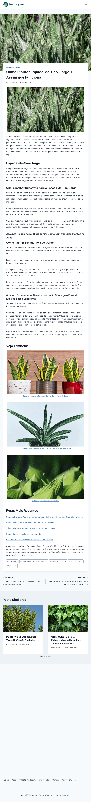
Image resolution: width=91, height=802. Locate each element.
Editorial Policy (10, 780)
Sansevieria (12, 566)
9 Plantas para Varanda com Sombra (45, 501)
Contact (55, 780)
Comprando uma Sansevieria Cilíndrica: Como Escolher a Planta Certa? (45, 448)
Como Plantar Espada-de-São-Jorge (33, 561)
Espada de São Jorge (58, 561)
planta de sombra (75, 561)
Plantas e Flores (13, 67)
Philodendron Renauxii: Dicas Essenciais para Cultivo (29, 540)
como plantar (12, 561)
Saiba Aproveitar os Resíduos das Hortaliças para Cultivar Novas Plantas (68, 581)
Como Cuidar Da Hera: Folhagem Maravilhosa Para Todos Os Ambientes (66, 640)
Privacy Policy (44, 780)
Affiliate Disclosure (27, 780)
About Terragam (69, 780)
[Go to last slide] (6, 629)
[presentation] (23, 618)
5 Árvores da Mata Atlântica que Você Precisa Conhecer (31, 528)
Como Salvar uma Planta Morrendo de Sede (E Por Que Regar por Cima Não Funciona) (44, 517)
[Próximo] (85, 629)
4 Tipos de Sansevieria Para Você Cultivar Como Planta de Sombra (45, 396)
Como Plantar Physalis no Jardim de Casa (25, 534)
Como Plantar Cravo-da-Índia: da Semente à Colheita (30, 523)
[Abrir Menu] (86, 4)
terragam (12, 82)
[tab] (41, 656)
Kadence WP (64, 795)
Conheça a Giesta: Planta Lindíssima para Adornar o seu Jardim (21, 581)
